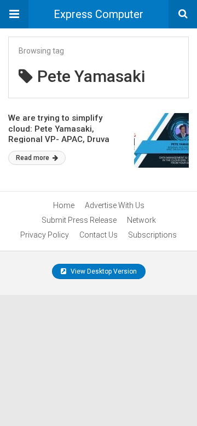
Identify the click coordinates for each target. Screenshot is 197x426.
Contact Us (98, 234)
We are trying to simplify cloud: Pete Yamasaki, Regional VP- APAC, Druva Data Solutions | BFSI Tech (58, 134)
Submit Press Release (79, 220)
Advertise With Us (114, 205)
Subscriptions (152, 234)
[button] (14, 14)
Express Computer (98, 14)
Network (141, 220)
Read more (33, 158)
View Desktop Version (103, 271)
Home (63, 205)
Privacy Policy (44, 234)
